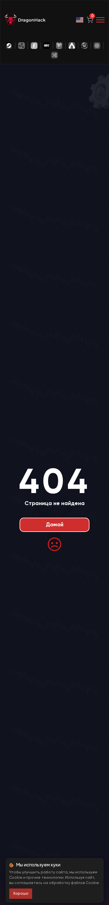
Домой (54, 525)
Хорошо (21, 893)
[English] (80, 20)
